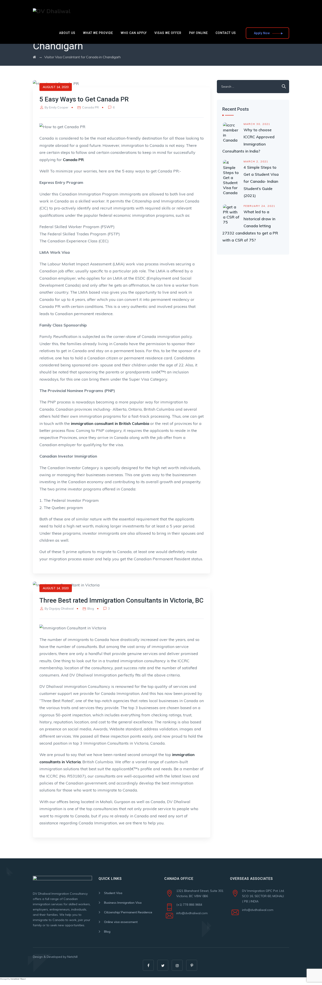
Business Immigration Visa (123, 903)
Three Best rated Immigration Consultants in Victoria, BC (121, 600)
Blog (90, 609)
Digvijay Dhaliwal (61, 609)
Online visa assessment (121, 922)
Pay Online (198, 33)
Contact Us (226, 33)
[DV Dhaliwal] (52, 11)
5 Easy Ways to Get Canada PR (84, 99)
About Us (67, 33)
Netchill (72, 957)
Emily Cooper (58, 107)
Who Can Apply (134, 33)
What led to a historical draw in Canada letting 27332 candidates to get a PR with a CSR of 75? (250, 226)
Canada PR (90, 107)
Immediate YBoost (18, 979)
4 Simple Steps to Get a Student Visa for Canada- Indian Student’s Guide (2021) (261, 181)
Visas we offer (167, 33)
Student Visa (113, 893)
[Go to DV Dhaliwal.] (34, 57)
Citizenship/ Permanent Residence (128, 912)
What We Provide (98, 33)
